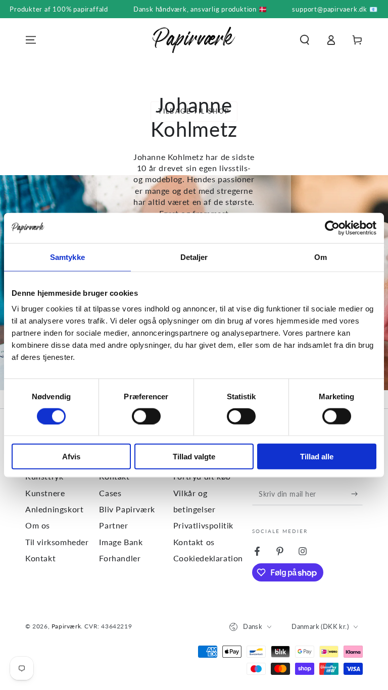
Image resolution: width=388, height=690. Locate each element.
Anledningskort (54, 509)
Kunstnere (45, 493)
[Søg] (305, 40)
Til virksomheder (57, 542)
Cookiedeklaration (208, 558)
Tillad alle (316, 456)
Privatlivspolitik (203, 525)
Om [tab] (320, 256)
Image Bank (120, 542)
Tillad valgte (194, 456)
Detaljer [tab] (194, 256)
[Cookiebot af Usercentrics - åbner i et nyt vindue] (332, 227)
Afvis (71, 456)
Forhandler (119, 558)
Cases (110, 493)
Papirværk (66, 626)
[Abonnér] (357, 494)
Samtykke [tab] (67, 256)
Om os (37, 525)
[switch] (146, 416)
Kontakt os (194, 542)
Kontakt (40, 558)
